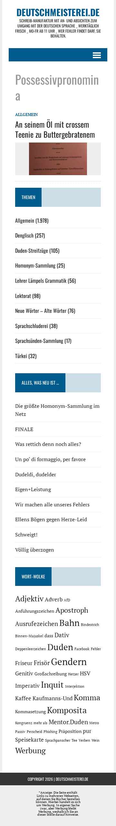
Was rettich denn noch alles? (48, 444)
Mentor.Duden (68, 722)
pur (87, 731)
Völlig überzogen (34, 549)
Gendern (69, 661)
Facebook (82, 649)
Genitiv (24, 673)
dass (48, 635)
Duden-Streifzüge (31, 250)
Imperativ (27, 685)
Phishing (50, 731)
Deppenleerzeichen (30, 649)
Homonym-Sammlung (35, 265)
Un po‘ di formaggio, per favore (50, 459)
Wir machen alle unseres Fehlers (52, 504)
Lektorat (23, 296)
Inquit (52, 684)
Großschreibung (50, 674)
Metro (94, 723)
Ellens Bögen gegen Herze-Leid (51, 519)
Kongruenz (23, 723)
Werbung (30, 750)
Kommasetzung (30, 711)
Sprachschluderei (31, 326)
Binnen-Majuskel (29, 636)
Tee (74, 740)
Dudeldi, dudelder (35, 474)
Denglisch (24, 235)
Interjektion (74, 686)
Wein (96, 740)
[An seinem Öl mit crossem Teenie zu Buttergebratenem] (58, 171)
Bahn (69, 623)
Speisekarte (29, 739)
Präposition (70, 731)
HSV (85, 673)
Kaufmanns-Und (52, 698)
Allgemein (26, 114)
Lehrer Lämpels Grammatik (40, 280)
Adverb (54, 599)
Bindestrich (90, 624)
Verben (84, 740)
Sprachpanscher (57, 740)
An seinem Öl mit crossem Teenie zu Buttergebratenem (55, 129)
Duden (60, 647)
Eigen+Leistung (33, 489)
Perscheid (34, 731)
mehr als (40, 723)
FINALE (24, 429)
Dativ (61, 635)
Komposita (67, 709)
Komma (87, 697)
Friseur (24, 663)
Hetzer (73, 674)
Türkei (21, 356)
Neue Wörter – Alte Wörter (40, 310)
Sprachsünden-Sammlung (39, 340)
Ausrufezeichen (36, 624)
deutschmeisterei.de (72, 779)
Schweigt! (26, 534)
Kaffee (23, 698)
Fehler (96, 649)
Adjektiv (29, 598)
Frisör (42, 663)
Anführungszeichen (34, 611)
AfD (67, 600)
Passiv (20, 731)
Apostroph (71, 610)
